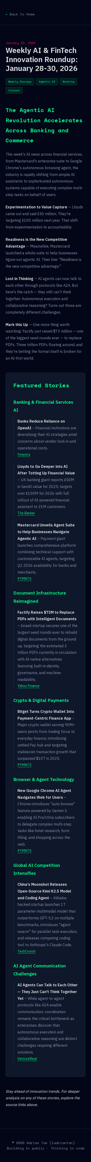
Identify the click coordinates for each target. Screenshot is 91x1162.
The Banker (26, 513)
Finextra (24, 454)
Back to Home (22, 14)
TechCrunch (26, 951)
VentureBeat (27, 1058)
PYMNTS (25, 578)
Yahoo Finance (28, 685)
